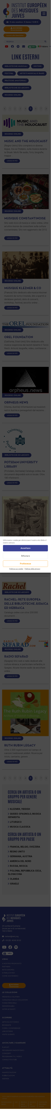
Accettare (25, 548)
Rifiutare (25, 556)
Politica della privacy (32, 569)
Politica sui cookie (16, 569)
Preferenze (25, 563)
